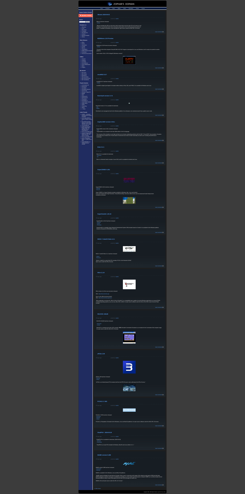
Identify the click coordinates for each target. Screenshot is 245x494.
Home (101, 8)
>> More (83, 108)
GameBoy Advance (86, 89)
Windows (84, 27)
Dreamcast (84, 86)
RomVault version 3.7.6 (105, 96)
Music (113, 8)
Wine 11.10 (101, 272)
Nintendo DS (85, 97)
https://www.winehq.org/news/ (105, 297)
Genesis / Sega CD (86, 92)
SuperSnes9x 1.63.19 (104, 214)
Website (98, 188)
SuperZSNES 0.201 (103, 169)
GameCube (84, 90)
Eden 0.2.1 (100, 147)
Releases (99, 155)
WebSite (98, 470)
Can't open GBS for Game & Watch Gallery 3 (87, 119)
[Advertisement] (154, 21)
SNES (83, 104)
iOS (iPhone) (85, 32)
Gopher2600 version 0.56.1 (106, 122)
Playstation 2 (85, 100)
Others (83, 36)
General (83, 58)
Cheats (137, 8)
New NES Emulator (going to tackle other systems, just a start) (86, 123)
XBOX (83, 107)
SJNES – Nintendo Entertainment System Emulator (87, 115)
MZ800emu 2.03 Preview (105, 38)
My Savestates (85, 76)
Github (98, 22)
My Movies (84, 75)
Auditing (84, 60)
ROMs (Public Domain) (87, 50)
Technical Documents (87, 53)
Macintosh (84, 29)
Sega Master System (86, 101)
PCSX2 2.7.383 (102, 401)
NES (83, 94)
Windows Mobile (85, 35)
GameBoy (84, 87)
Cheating (84, 61)
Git (97, 156)
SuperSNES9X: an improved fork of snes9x (86, 143)
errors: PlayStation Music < (87, 139)
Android (83, 34)
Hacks (124, 8)
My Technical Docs (86, 78)
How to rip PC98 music (87, 131)
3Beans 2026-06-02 (103, 14)
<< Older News (97, 488)
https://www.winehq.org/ (103, 293)
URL (97, 107)
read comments (158, 31)
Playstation (84, 99)
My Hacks (84, 72)
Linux (83, 28)
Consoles (84, 31)
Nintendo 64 (84, 96)
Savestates (131, 8)
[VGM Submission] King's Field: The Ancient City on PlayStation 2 (86, 128)
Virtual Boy (84, 106)
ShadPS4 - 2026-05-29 (104, 432)
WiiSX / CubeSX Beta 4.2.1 (106, 239)
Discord (98, 189)
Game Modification (86, 64)
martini (117, 18)
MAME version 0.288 (104, 455)
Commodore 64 (85, 85)
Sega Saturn (84, 103)
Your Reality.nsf (85, 125)
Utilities (119, 8)
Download (99, 442)
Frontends (84, 52)
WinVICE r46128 (102, 314)
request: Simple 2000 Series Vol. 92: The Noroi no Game (86, 134)
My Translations (85, 79)
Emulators (108, 8)
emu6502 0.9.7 (102, 74)
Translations (84, 49)
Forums (143, 8)
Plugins (83, 67)
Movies (83, 47)
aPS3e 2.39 (101, 354)
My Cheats (84, 74)
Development (85, 63)
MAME (83, 93)
